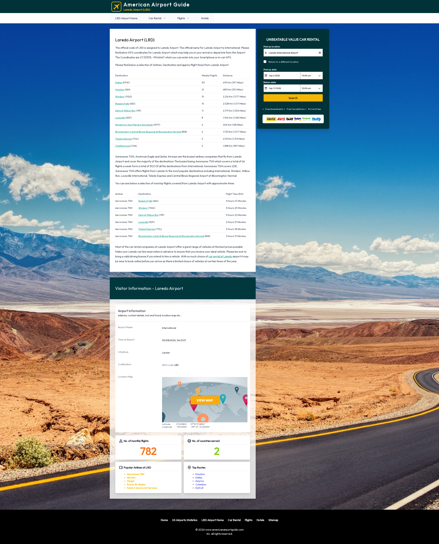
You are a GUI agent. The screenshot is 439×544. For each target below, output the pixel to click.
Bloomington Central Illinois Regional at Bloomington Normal (148, 131)
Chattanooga (122, 145)
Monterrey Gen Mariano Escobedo (134, 124)
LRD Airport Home (126, 18)
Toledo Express (123, 138)
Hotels (205, 18)
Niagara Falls (122, 103)
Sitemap (273, 520)
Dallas (118, 82)
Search (293, 98)
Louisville (120, 117)
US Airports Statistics (184, 520)
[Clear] (320, 52)
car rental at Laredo (220, 256)
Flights (181, 18)
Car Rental (155, 18)
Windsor (120, 96)
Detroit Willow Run (125, 110)
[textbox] (293, 52)
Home (164, 520)
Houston (119, 89)
